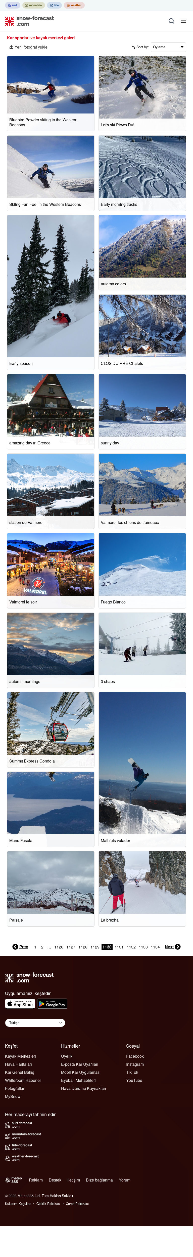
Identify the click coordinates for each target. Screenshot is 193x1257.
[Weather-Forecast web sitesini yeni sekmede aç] (74, 5)
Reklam (36, 1180)
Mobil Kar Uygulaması (81, 1072)
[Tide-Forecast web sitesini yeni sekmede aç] (54, 5)
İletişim (73, 1180)
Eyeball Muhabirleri (78, 1080)
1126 (58, 947)
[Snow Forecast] (28, 21)
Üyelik (66, 1056)
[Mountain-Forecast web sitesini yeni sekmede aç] (33, 5)
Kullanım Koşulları (18, 1203)
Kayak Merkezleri (20, 1056)
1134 (155, 947)
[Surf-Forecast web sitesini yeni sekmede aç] (12, 5)
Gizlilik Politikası (48, 1203)
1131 (119, 947)
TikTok (132, 1072)
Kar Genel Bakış (19, 1072)
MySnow (13, 1096)
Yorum (124, 1180)
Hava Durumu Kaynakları (83, 1088)
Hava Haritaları (18, 1064)
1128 (82, 947)
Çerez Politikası (77, 1203)
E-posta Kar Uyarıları (79, 1064)
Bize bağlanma (99, 1180)
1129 (95, 947)
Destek (55, 1180)
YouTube (134, 1080)
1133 (143, 947)
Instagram (135, 1064)
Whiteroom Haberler (23, 1080)
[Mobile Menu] (183, 20)
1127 (70, 947)
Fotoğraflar (14, 1088)
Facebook (135, 1056)
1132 (131, 947)
